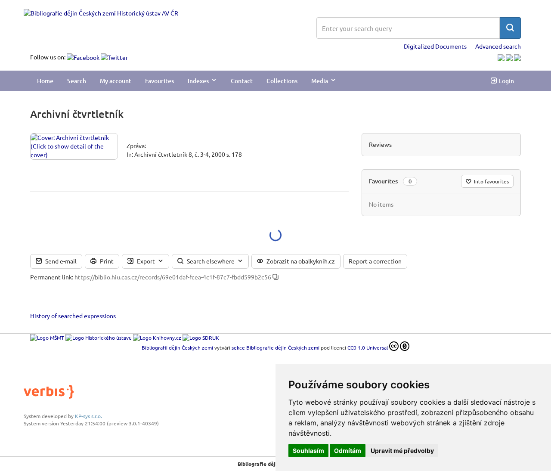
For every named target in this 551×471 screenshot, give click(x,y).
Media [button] (319, 81)
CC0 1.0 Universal (367, 347)
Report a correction (375, 261)
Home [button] (45, 81)
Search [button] (76, 81)
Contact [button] (242, 81)
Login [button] (506, 81)
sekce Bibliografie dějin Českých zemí (275, 347)
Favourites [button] (159, 81)
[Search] (510, 28)
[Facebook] (84, 57)
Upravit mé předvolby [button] (402, 450)
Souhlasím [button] (308, 450)
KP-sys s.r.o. (88, 415)
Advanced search (498, 46)
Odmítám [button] (347, 450)
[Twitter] (114, 57)
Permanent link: (51, 277)
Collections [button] (281, 81)
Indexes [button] (198, 81)
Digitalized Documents (435, 46)
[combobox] (408, 28)
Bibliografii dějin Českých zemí (177, 347)
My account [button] (115, 81)
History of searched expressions (73, 315)
